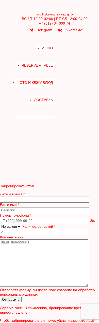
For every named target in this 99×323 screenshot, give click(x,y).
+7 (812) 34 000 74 (54, 23)
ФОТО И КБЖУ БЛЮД (35, 83)
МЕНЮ (47, 48)
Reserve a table (37, 65)
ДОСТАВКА (43, 100)
